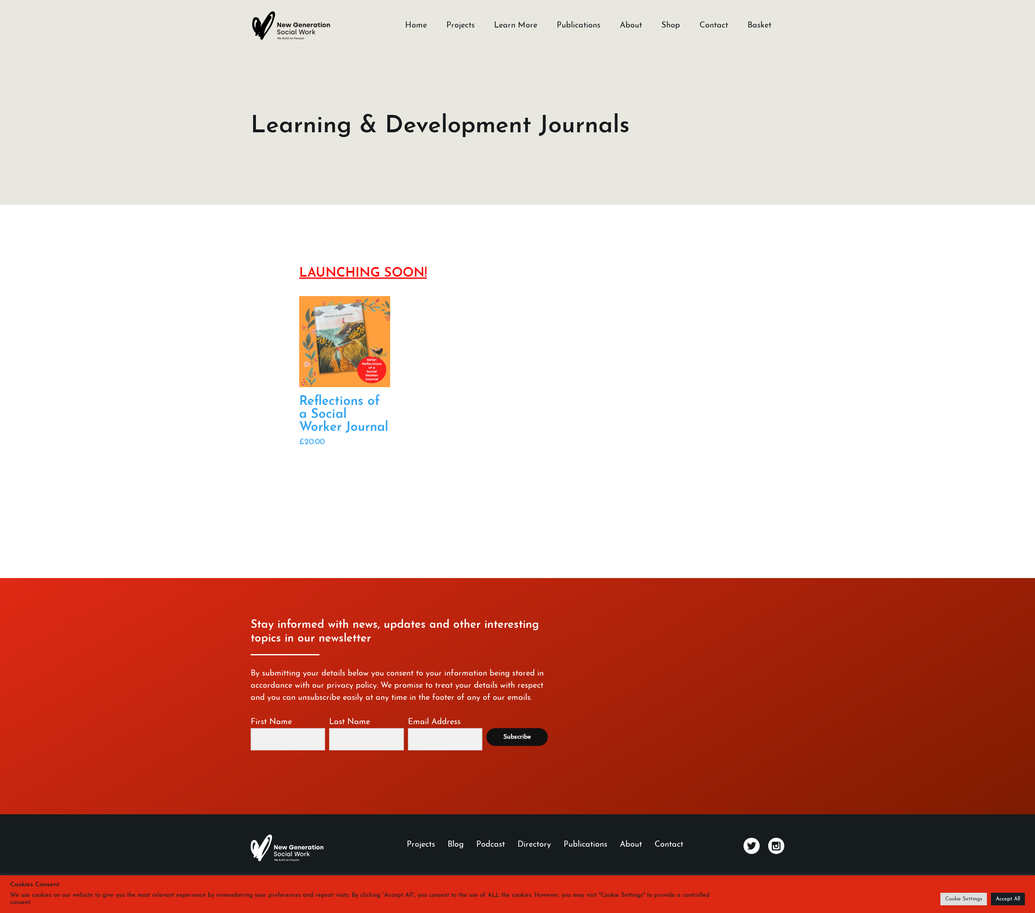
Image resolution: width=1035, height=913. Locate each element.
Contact (713, 25)
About (631, 25)
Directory (534, 845)
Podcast (490, 845)
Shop (670, 25)
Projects (460, 25)
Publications (578, 25)
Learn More (515, 25)
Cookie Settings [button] (963, 899)
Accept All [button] (1008, 899)
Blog (456, 845)
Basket (759, 25)
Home (416, 25)
